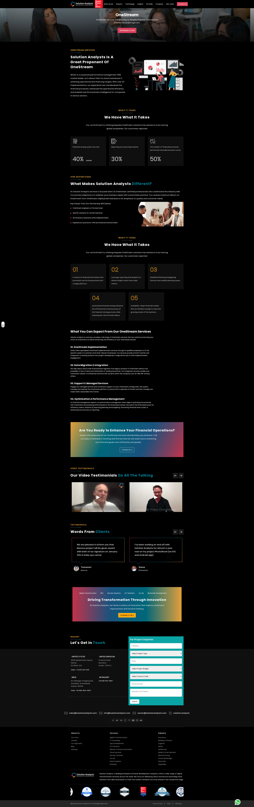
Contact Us (182, 4)
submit (134, 701)
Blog (72, 746)
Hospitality (162, 764)
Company (159, 4)
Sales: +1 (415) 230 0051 (80, 670)
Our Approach (76, 743)
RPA (102, 593)
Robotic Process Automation (121, 749)
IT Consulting (115, 740)
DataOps (113, 764)
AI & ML (141, 593)
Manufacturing (164, 755)
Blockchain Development (157, 593)
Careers (74, 740)
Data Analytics (115, 761)
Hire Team (170, 4)
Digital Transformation (88, 593)
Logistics (161, 743)
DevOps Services (116, 755)
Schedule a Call (127, 30)
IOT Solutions (130, 593)
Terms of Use (157, 804)
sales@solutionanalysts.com (83, 713)
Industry (119, 4)
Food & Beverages (165, 758)
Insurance (162, 737)
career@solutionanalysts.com (152, 713)
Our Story (75, 737)
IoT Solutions (115, 746)
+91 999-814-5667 (106, 681)
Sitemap (74, 749)
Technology (129, 4)
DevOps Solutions (114, 593)
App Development (117, 743)
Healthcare (162, 749)
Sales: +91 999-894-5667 (81, 690)
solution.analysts (181, 713)
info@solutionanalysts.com (117, 713)
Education (162, 761)
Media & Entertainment (167, 752)
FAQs (169, 804)
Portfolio (149, 4)
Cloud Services (115, 752)
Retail (160, 746)
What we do (108, 4)
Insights (140, 4)
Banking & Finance (165, 740)
